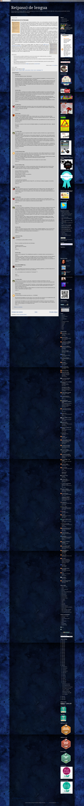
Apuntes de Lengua (65, 350)
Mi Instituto (63, 232)
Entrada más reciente (17, 312)
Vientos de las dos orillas (65, 610)
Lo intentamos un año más (66, 570)
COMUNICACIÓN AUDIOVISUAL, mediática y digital (66, 401)
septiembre (65, 671)
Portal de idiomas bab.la (65, 618)
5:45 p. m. (17, 304)
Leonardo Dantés (37, 63)
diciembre (64, 666)
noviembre (64, 668)
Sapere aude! (64, 554)
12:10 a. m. (17, 86)
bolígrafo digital (21, 70)
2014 (63, 658)
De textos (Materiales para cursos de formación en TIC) (66, 230)
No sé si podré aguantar (68, 261)
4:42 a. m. (17, 249)
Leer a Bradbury (65, 694)
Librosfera (63, 511)
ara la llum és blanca (65, 512)
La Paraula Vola (64, 479)
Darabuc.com (64, 413)
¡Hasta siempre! (64, 565)
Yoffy (63, 572)
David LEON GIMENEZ (19, 264)
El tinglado (63, 599)
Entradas (63, 309)
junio (63, 675)
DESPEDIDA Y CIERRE (65, 393)
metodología (38, 70)
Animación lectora (64, 316)
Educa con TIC (63, 593)
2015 (63, 656)
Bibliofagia (64, 362)
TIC (42, 70)
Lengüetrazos (64, 502)
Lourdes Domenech (19, 151)
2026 (63, 640)
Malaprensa (63, 604)
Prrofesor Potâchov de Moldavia (66, 607)
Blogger (57, 802)
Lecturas (62, 317)
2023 (63, 645)
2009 (63, 665)
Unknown (17, 293)
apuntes (17, 70)
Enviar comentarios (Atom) (22, 314)
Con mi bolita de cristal (66, 685)
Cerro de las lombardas (66, 378)
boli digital (27, 63)
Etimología (63, 617)
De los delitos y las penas (66, 688)
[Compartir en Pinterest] (16, 67)
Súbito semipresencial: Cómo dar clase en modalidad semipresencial (66, 442)
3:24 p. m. (17, 290)
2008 (63, 696)
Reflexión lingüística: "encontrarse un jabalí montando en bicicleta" (67, 424)
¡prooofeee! (64, 577)
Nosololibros (64, 536)
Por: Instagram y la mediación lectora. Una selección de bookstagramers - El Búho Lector (67, 389)
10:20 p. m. (17, 147)
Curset (67, 282)
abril (63, 678)
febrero (64, 681)
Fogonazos (63, 600)
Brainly (62, 619)
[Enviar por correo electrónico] (12, 67)
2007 (63, 697)
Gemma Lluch (64, 472)
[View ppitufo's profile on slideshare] (67, 305)
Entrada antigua (53, 312)
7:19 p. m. (17, 223)
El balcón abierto (64, 596)
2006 (63, 699)
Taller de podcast (64, 233)
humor (35, 70)
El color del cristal (64, 598)
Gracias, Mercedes (69, 277)
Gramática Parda (65, 475)
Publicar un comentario (18, 307)
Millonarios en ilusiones (66, 691)
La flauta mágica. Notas (65, 379)
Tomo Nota (64, 558)
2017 (63, 653)
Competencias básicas (65, 321)
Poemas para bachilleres (68, 272)
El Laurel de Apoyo (65, 449)
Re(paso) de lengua (29, 7)
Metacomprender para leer (66, 528)
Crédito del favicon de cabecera (18, 798)
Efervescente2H (64, 595)
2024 (63, 643)
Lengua (62, 325)
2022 (63, 646)
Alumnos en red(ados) (66, 346)
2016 (63, 655)
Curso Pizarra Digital (64, 217)
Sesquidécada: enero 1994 (66, 692)
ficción (32, 70)
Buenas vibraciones (64, 589)
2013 (63, 659)
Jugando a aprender (65, 689)
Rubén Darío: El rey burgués (66, 533)
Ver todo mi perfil (63, 31)
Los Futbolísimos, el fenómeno (66, 521)
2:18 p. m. (17, 193)
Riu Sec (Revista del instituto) (66, 231)
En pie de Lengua (65, 464)
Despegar (63, 476)
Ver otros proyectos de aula (66, 235)
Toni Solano (17, 131)
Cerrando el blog (64, 437)
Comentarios (64, 310)
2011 (63, 662)
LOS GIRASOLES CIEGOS (66, 355)
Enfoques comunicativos (65, 212)
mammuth (47, 802)
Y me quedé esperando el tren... (66, 612)
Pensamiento (64, 552)
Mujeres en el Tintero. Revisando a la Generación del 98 (66, 485)
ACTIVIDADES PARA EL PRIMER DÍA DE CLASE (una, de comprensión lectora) (66, 499)
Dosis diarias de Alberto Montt (66, 591)
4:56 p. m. (17, 202)
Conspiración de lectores (66, 408)
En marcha (68, 265)
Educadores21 (63, 594)
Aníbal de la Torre (64, 586)
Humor (62, 326)
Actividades (63, 322)
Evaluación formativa (65, 433)
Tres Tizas (63, 564)
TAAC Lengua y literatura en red (66, 213)
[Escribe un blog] (13, 67)
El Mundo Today (64, 624)
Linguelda (63, 514)
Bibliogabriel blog (65, 366)
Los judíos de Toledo (65, 543)
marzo (64, 679)
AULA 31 (63, 354)
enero (64, 682)
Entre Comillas (64, 467)
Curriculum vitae (64, 21)
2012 (63, 661)
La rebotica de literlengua (66, 483)
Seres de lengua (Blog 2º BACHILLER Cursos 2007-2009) (66, 227)
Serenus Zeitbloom (19, 164)
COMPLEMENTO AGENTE (66, 392)
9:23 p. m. (17, 232)
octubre (64, 669)
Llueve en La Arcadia (65, 523)
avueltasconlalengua (65, 357)
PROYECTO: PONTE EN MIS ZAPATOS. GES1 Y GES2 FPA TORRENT (66, 456)
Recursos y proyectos (65, 20)
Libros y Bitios (64, 506)
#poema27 (63, 315)
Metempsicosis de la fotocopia (20, 20)
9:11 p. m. (17, 101)
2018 (63, 652)
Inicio (36, 312)
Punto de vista (63, 608)
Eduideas (63, 436)
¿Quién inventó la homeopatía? (67, 419)
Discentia (63, 590)
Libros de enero (64, 578)
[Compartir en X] (14, 67)
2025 (63, 642)
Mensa (62, 622)
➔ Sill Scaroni (17, 235)
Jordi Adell (63, 603)
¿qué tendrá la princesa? (66, 580)
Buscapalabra (63, 623)
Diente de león (64, 422)
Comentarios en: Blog (65, 387)
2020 (63, 649)
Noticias (62, 327)
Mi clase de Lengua (65, 532)
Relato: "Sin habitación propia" (66, 494)
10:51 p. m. (17, 161)
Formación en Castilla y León (66, 351)
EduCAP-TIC (64, 432)
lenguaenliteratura (65, 493)
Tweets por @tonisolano (65, 301)
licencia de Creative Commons (66, 240)
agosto (64, 672)
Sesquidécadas (64, 318)
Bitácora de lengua (65, 370)
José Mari (17, 104)
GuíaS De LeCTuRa (65, 581)
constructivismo (28, 70)
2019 (63, 650)
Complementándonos (65, 396)
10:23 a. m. (17, 275)
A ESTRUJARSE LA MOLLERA (66, 461)
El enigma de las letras (66, 445)
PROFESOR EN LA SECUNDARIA (65, 551)
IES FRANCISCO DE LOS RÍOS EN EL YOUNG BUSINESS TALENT (67, 538)
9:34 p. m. (17, 127)
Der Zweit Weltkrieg (54, 65)
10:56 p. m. (17, 183)
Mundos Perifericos (64, 605)
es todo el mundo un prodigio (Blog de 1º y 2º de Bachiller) (66, 225)
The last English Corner (65, 367)
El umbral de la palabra (66, 454)
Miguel (16, 187)
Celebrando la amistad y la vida (67, 555)
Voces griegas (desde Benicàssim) (65, 569)
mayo (64, 676)
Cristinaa (17, 113)
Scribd (65, 305)
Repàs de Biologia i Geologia (66, 609)
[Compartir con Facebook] (15, 67)
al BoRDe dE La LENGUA (66, 341)
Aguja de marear (65, 337)
